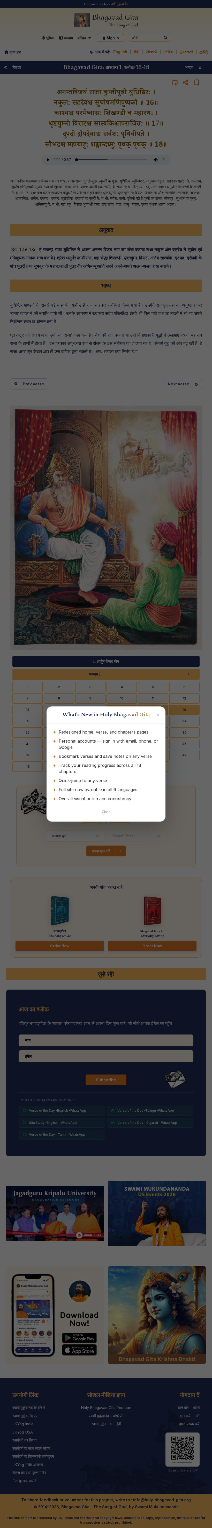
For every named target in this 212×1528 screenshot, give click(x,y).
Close (106, 812)
